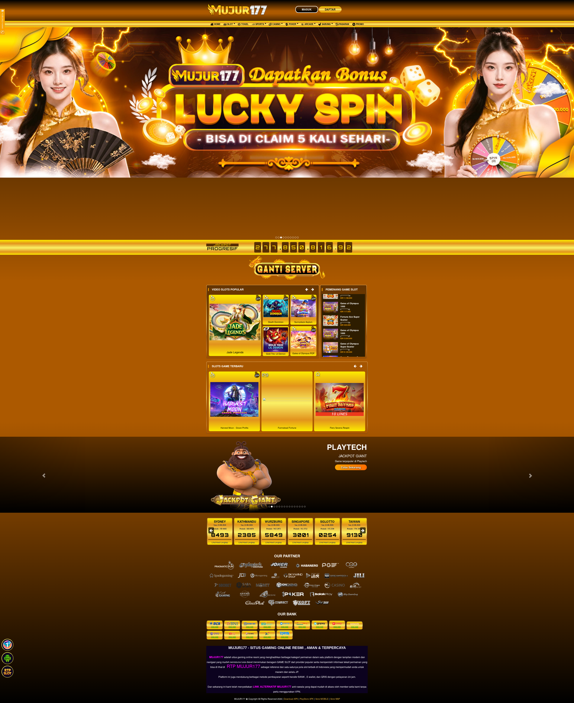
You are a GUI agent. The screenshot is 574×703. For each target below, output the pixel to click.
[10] (298, 237)
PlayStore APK (306, 698)
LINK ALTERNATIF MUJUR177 (272, 687)
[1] (276, 237)
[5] (286, 237)
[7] (290, 237)
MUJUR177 (216, 657)
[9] (295, 237)
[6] (288, 237)
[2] (279, 237)
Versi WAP (335, 698)
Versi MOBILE (321, 698)
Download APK (291, 698)
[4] (283, 237)
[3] (281, 237)
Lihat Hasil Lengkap (220, 542)
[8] (293, 237)
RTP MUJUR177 (243, 666)
